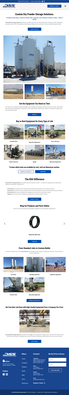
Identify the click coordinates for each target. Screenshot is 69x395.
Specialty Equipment (55, 162)
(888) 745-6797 (21, 1)
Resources (25, 383)
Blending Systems (34, 274)
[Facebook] (42, 1)
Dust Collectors (55, 141)
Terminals (13, 274)
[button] (65, 6)
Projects (24, 367)
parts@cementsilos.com (39, 379)
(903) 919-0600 (34, 1)
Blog (23, 375)
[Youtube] (7, 374)
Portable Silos (14, 141)
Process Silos (13, 294)
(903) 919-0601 (37, 362)
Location (6, 361)
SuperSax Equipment (34, 142)
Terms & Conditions (32, 392)
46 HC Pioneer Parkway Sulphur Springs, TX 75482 (9, 364)
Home (23, 359)
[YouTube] (44, 1)
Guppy (34, 162)
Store (23, 379)
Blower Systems (13, 162)
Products (24, 363)
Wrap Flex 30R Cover (34, 234)
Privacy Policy (40, 392)
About (23, 371)
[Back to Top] (66, 388)
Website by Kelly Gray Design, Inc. (51, 392)
